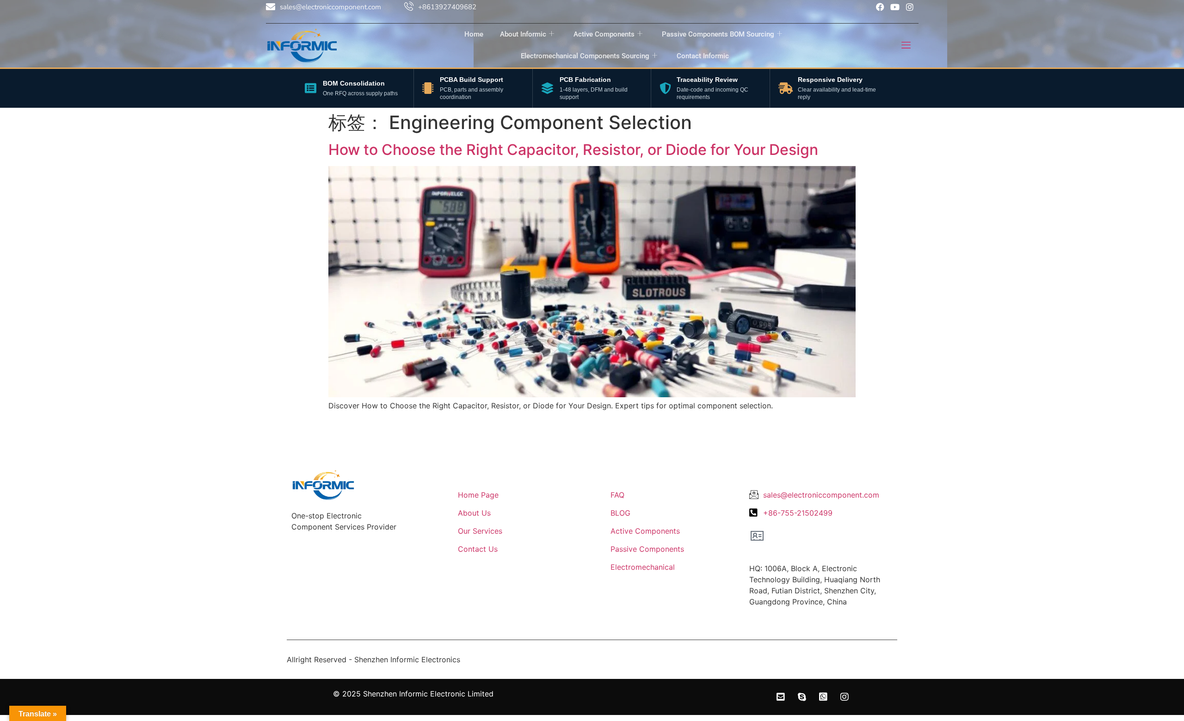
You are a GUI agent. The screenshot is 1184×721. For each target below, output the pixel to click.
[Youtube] (895, 7)
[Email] (1158, 610)
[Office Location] (757, 535)
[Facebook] (880, 7)
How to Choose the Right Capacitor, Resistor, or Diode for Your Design (573, 150)
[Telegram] (1158, 582)
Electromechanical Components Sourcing (585, 56)
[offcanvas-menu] (906, 45)
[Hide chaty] (1158, 696)
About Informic (523, 34)
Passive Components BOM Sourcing (718, 34)
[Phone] (1158, 553)
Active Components (604, 34)
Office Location (782, 552)
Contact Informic (703, 56)
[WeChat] (1158, 639)
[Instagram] (910, 7)
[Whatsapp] (1158, 668)
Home (473, 34)
